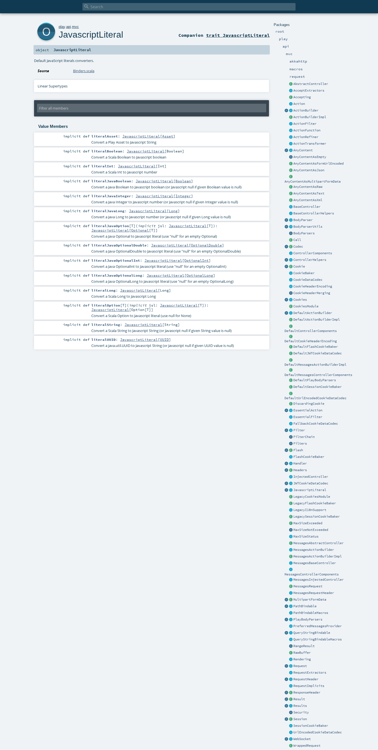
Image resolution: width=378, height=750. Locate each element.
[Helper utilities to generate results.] (286, 706)
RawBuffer (302, 653)
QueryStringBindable (311, 633)
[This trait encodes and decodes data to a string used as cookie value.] (291, 280)
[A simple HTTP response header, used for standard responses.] (291, 693)
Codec (298, 246)
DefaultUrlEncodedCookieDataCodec (315, 398)
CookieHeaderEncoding (312, 286)
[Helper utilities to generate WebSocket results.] (286, 739)
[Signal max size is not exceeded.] (291, 530)
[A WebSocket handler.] (291, 739)
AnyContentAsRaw (307, 187)
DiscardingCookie (308, 404)
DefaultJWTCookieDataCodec (317, 353)
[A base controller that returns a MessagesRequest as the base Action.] (291, 563)
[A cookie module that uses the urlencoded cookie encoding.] (291, 497)
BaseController (306, 207)
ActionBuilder (306, 110)
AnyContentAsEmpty (309, 157)
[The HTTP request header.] (291, 679)
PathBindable (305, 606)
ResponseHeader (306, 692)
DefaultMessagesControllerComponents (318, 375)
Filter (299, 430)
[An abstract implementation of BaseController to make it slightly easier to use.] (291, 84)
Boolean (183, 181)
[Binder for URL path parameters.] (291, 606)
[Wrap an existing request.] (291, 746)
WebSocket (302, 739)
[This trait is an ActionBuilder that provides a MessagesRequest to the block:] (291, 550)
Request (300, 666)
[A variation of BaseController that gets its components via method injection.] (291, 477)
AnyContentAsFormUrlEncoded (318, 163)
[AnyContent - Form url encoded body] (291, 164)
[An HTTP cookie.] (291, 266)
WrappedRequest (306, 746)
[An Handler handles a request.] (291, 463)
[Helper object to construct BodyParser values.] (286, 220)
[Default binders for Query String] (286, 633)
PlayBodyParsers (307, 619)
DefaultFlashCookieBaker (315, 347)
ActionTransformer (309, 144)
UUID (164, 339)
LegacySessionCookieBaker (316, 516)
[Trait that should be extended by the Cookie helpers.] (291, 273)
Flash (298, 450)
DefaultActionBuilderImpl (316, 319)
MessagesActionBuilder (313, 550)
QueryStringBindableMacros (317, 639)
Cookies (300, 300)
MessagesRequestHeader (313, 593)
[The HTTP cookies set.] (291, 300)
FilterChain (304, 437)
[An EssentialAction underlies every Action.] (291, 410)
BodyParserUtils (307, 227)
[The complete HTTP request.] (291, 666)
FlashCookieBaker (308, 457)
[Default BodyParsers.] (291, 233)
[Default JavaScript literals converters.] (286, 490)
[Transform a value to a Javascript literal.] (291, 490)
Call (297, 240)
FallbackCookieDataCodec (315, 423)
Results (300, 706)
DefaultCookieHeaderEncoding (310, 341)
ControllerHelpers (309, 260)
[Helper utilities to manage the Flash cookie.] (291, 457)
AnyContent (303, 150)
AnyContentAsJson (308, 170)
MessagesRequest (307, 586)
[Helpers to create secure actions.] (291, 712)
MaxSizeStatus (306, 536)
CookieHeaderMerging (311, 293)
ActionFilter (305, 124)
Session (300, 719)
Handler (300, 463)
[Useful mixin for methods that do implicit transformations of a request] (291, 686)
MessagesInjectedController (318, 580)
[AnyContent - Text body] (291, 193)
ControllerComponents (312, 253)
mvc (75, 27)
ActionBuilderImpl (309, 117)
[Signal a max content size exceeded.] (291, 523)
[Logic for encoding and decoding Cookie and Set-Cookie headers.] (291, 286)
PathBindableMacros (310, 613)
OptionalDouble (206, 245)
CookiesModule (306, 306)
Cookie (299, 266)
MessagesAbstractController (318, 543)
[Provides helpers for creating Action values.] (291, 110)
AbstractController (310, 84)
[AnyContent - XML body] (291, 200)
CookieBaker (304, 273)
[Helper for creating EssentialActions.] (286, 410)
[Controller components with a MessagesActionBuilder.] (291, 570)
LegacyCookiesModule (311, 497)
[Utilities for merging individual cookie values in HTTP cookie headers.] (291, 293)
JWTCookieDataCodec (310, 483)
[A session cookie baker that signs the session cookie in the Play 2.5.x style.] (291, 517)
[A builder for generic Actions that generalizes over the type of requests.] (291, 130)
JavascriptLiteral (309, 490)
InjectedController (310, 477)
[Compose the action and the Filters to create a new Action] (291, 437)
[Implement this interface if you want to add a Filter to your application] (291, 430)
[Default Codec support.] (286, 247)
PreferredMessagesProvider (317, 626)
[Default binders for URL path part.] (286, 606)
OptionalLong (200, 275)
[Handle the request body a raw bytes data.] (291, 653)
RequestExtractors (309, 672)
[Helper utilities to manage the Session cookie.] (291, 726)
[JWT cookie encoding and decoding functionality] (291, 483)
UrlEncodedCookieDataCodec (317, 732)
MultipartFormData (309, 599)
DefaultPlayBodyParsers (314, 380)
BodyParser (303, 220)
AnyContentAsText (308, 193)
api (68, 27)
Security (301, 712)
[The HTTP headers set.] (291, 470)
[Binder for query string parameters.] (291, 633)
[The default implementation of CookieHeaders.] (291, 336)
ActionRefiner (306, 137)
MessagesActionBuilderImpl (317, 556)
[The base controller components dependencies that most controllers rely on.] (291, 253)
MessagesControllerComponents (311, 574)
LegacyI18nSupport (309, 510)
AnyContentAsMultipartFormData (312, 181)
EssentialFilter (307, 417)
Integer (183, 196)
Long (173, 211)
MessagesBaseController (314, 563)
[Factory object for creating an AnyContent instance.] (286, 150)
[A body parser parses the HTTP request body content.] (291, 220)
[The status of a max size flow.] (291, 536)
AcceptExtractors (308, 90)
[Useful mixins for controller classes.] (291, 260)
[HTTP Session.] (291, 719)
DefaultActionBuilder (312, 313)
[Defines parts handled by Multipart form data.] (286, 600)
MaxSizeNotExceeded (310, 530)
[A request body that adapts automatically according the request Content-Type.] (291, 150)
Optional (140, 230)
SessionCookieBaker (310, 726)
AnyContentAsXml (307, 200)
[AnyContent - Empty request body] (291, 157)
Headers (300, 470)
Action (299, 104)
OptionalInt (196, 260)
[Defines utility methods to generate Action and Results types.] (291, 207)
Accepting (302, 97)
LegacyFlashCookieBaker (314, 503)
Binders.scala (83, 70)
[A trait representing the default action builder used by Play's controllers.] (291, 313)
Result (299, 699)
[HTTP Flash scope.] (291, 450)
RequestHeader (306, 679)
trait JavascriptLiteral (238, 35)
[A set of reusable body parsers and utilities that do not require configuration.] (291, 227)
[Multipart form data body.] (291, 600)
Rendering (302, 659)
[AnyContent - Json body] (291, 170)
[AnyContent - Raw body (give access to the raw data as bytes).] (291, 187)
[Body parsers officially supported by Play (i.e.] (291, 619)
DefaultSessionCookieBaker (317, 387)
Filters (300, 443)
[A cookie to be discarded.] (291, 404)
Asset (167, 136)
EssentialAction (307, 410)
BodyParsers (304, 233)
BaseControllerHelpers (313, 213)
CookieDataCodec (307, 280)
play (62, 27)
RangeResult (304, 646)
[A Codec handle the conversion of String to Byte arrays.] (291, 247)
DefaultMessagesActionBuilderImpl (315, 365)
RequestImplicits (308, 686)
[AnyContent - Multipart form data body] (291, 177)
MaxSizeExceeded (307, 523)
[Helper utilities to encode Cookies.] (286, 300)
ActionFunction (306, 130)
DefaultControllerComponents (310, 331)
